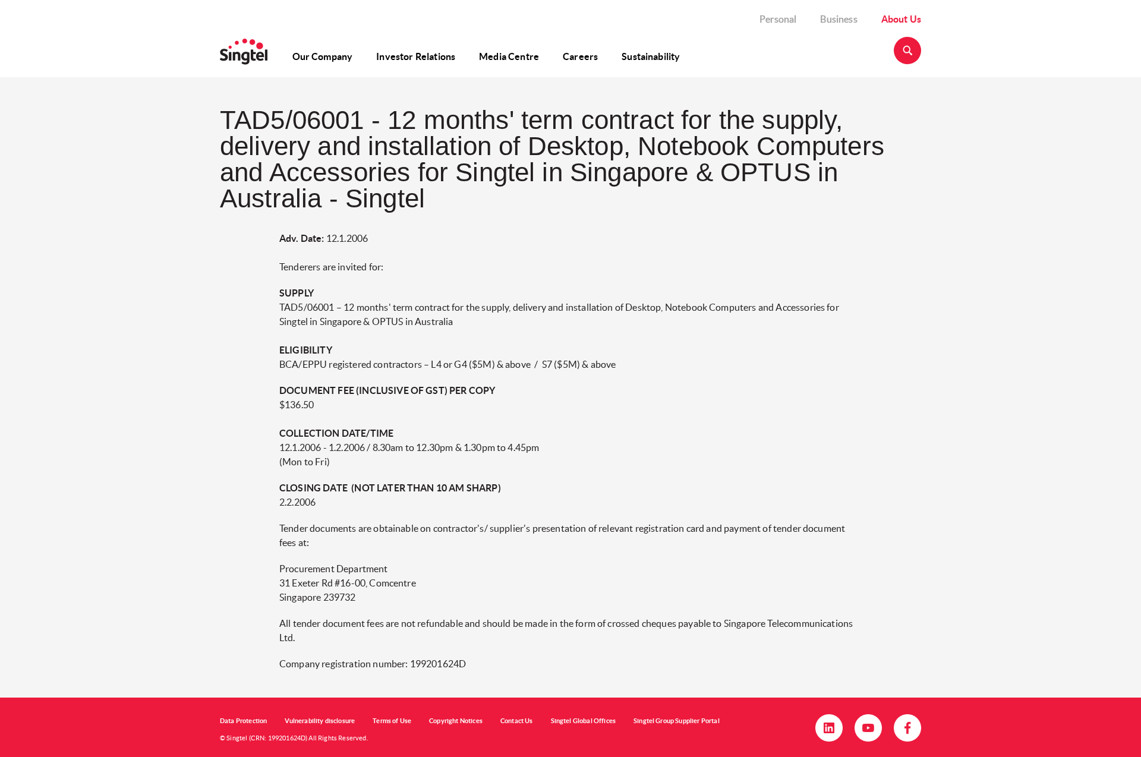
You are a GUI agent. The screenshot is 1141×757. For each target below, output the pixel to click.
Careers (580, 56)
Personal (777, 19)
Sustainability (651, 56)
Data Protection (243, 720)
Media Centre (509, 56)
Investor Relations (415, 56)
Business (838, 19)
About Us (901, 19)
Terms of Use (392, 720)
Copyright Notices (456, 720)
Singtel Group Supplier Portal (676, 720)
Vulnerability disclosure (320, 720)
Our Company (322, 56)
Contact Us (516, 720)
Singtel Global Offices (583, 720)
